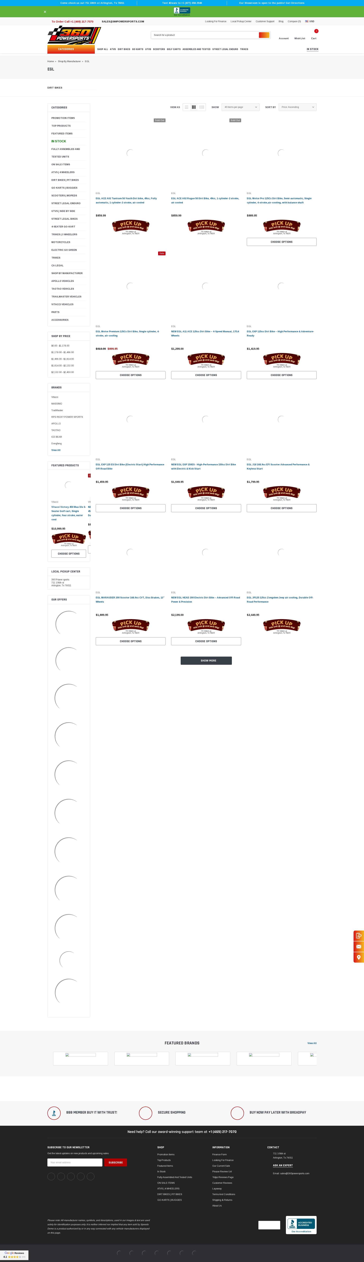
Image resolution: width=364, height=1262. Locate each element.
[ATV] (68, 736)
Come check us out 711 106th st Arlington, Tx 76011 (92, 3)
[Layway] (68, 928)
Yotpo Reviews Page (223, 1177)
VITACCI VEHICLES (62, 304)
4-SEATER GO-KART (63, 226)
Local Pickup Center (241, 21)
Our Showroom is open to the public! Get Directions (271, 3)
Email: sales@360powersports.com (291, 1173)
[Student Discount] (68, 813)
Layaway (217, 1188)
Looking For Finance (215, 21)
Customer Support (265, 21)
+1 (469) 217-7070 (223, 1131)
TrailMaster (57, 410)
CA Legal (57, 265)
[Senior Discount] (68, 890)
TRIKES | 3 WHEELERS (64, 234)
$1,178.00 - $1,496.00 (62, 352)
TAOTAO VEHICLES (62, 289)
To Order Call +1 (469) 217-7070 (72, 21)
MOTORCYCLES (60, 242)
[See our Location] (359, 957)
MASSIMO (56, 403)
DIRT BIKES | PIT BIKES (65, 180)
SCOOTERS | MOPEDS (64, 195)
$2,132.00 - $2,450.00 (62, 372)
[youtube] (81, 1176)
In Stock (58, 141)
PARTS (55, 312)
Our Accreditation (182, 15)
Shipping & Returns (222, 1200)
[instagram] (71, 1176)
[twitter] (90, 1176)
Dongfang (56, 443)
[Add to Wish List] (84, 529)
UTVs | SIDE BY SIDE (63, 211)
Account (284, 38)
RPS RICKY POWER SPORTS (67, 417)
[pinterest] (61, 1176)
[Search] (264, 35)
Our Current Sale (221, 1166)
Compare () (294, 21)
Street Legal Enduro (66, 203)
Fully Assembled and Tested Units (65, 153)
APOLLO (56, 423)
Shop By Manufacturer (67, 273)
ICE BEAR (56, 437)
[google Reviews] (14, 1255)
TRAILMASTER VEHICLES (66, 296)
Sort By (270, 107)
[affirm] (68, 774)
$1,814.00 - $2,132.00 (62, 365)
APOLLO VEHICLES (62, 281)
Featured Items (61, 133)
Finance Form (219, 1154)
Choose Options (69, 554)
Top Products (61, 126)
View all (312, 1043)
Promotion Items (63, 118)
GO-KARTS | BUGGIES (64, 188)
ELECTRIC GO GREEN (64, 250)
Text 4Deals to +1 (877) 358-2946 (182, 3)
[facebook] (51, 1176)
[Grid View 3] (193, 107)
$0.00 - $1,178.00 (60, 345)
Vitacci (54, 397)
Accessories (59, 320)
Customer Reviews (222, 1183)
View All (55, 450)
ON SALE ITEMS (60, 164)
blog (281, 21)
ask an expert (283, 1165)
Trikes (55, 257)
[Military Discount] (68, 851)
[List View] (186, 107)
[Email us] (359, 946)
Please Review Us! (222, 1171)
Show (215, 107)
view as (175, 107)
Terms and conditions (223, 1194)
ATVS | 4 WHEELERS (63, 172)
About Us (217, 1205)
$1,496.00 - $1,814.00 (62, 359)
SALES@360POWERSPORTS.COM (123, 21)
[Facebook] (68, 960)
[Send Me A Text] (359, 935)
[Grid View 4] (201, 107)
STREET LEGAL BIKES (64, 219)
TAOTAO (55, 430)
